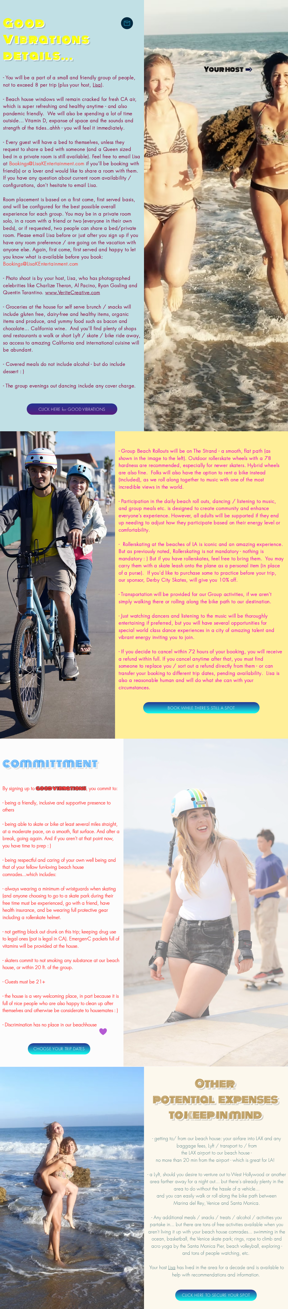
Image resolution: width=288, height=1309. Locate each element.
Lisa (97, 84)
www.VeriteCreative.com (72, 292)
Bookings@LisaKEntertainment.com (46, 163)
